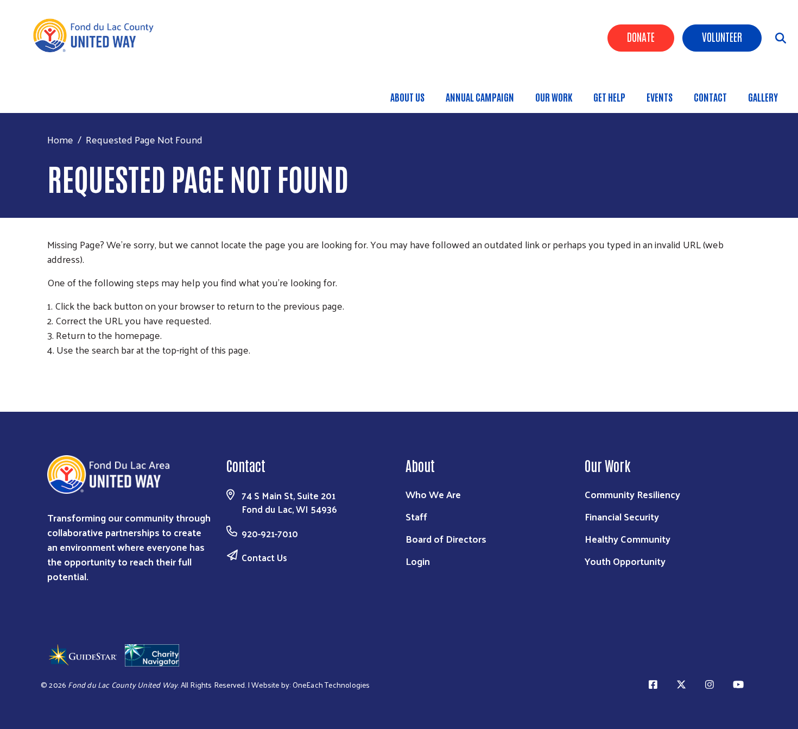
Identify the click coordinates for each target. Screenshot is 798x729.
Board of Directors (446, 538)
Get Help (609, 96)
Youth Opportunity (625, 560)
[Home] (97, 35)
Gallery (763, 96)
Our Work (553, 96)
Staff (416, 516)
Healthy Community (627, 538)
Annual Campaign (480, 96)
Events (660, 96)
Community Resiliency (632, 494)
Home (60, 139)
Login (418, 560)
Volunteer (722, 36)
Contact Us (264, 557)
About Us (407, 96)
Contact (710, 96)
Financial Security (622, 516)
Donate (641, 36)
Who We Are (433, 494)
